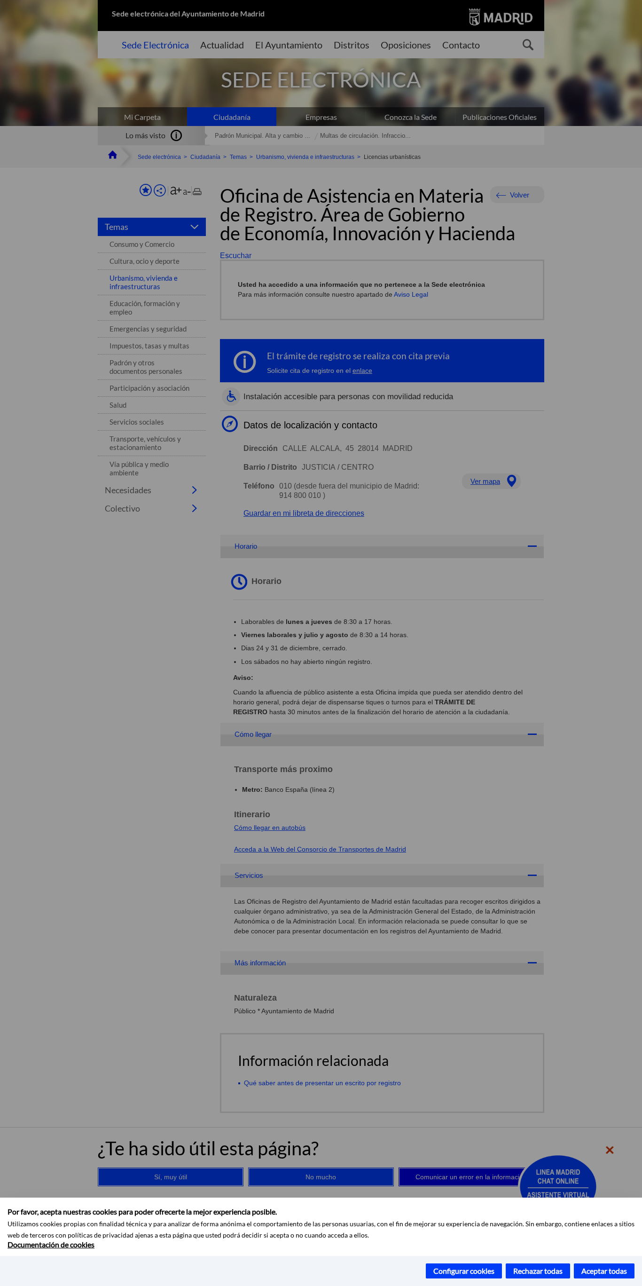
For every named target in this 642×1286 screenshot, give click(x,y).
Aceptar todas (604, 1270)
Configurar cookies (463, 1270)
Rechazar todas (538, 1270)
